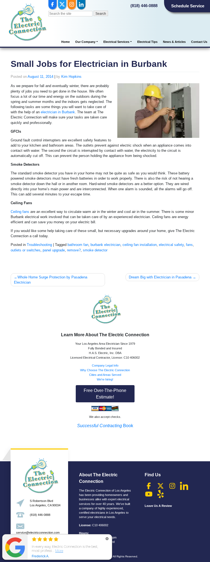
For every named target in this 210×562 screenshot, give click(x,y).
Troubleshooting (39, 245)
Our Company (85, 41)
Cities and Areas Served (105, 374)
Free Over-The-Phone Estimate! (105, 393)
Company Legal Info (105, 365)
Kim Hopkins (71, 77)
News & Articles (174, 41)
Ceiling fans (20, 212)
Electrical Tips (147, 41)
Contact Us (199, 41)
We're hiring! (105, 379)
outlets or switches (25, 250)
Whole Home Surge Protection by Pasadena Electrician (50, 279)
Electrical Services (116, 41)
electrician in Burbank (58, 112)
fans (189, 245)
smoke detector (95, 250)
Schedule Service (187, 6)
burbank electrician (105, 245)
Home (65, 41)
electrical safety (171, 245)
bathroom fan (78, 245)
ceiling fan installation (139, 245)
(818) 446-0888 (144, 5)
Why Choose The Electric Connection (105, 370)
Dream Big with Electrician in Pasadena (160, 277)
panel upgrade (54, 250)
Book (105, 425)
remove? (74, 250)
